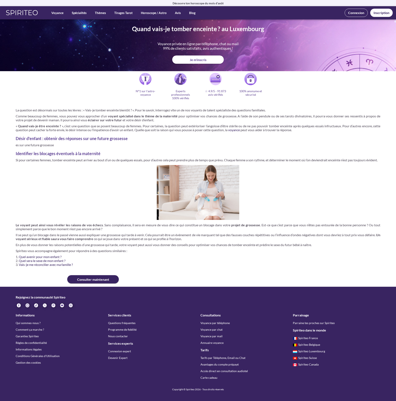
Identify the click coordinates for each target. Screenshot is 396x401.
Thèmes (100, 13)
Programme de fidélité (122, 329)
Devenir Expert (117, 358)
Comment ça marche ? (30, 329)
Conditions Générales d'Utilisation (38, 356)
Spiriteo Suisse (307, 358)
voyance (234, 130)
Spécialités (79, 13)
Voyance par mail (211, 336)
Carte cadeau (208, 377)
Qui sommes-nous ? (28, 323)
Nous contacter (118, 336)
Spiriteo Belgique (309, 344)
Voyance (57, 13)
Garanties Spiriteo (27, 336)
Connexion (356, 13)
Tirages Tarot (123, 13)
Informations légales (29, 349)
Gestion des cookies (28, 362)
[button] (21, 13)
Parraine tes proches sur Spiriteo (314, 323)
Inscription (381, 13)
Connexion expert (119, 351)
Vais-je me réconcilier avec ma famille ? (46, 265)
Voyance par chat (211, 329)
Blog (192, 13)
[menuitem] (70, 305)
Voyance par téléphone (215, 323)
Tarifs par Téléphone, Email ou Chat (222, 358)
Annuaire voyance (212, 342)
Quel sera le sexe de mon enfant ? (42, 261)
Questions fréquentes (122, 323)
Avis (178, 13)
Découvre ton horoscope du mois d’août (198, 3)
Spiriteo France (308, 338)
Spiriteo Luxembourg (311, 351)
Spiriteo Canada (308, 364)
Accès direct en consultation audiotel (224, 371)
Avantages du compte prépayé (219, 364)
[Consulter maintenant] (41, 276)
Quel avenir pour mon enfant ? (40, 257)
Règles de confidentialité (31, 342)
